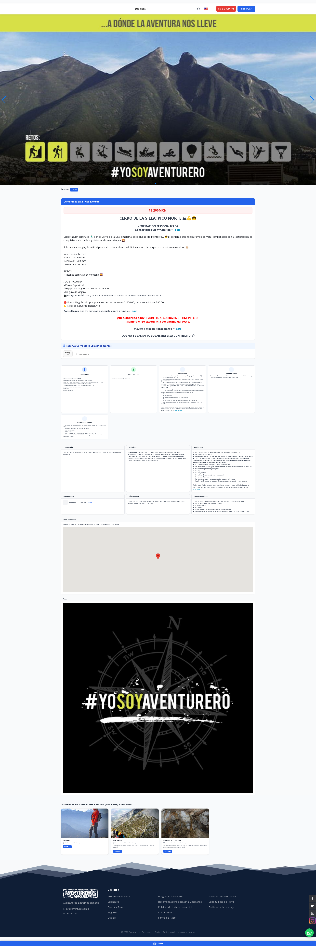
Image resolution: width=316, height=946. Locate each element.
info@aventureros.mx (76, 908)
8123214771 (71, 913)
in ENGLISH (212, 9)
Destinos (140, 9)
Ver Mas (67, 847)
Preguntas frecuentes (170, 896)
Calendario (113, 901)
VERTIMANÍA (178, 410)
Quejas (112, 917)
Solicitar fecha (84, 354)
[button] (312, 99)
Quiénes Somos (116, 907)
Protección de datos (119, 896)
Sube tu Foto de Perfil (221, 901)
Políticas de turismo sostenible (175, 907)
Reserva (65, 189)
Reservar (246, 8)
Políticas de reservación (222, 896)
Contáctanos (165, 912)
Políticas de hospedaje (222, 907)
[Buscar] (199, 9)
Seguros (112, 912)
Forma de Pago (167, 917)
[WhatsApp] (309, 932)
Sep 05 (74, 190)
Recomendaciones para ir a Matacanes (180, 901)
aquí (178, 230)
